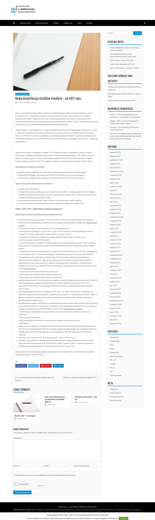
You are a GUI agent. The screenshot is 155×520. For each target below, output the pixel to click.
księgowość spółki (44, 510)
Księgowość (68, 23)
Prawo (112, 368)
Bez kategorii (115, 341)
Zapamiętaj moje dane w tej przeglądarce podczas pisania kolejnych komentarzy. (45, 475)
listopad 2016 (115, 297)
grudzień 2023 (115, 152)
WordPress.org (115, 400)
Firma (112, 345)
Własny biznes (25, 23)
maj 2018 (113, 236)
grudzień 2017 (115, 247)
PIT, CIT (113, 360)
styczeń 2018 (115, 244)
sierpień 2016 (115, 308)
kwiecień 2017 (115, 278)
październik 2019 (116, 171)
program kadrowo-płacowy (82, 515)
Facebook (22, 366)
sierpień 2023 (115, 164)
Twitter (34, 366)
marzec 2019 (115, 198)
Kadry (79, 23)
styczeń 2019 (115, 205)
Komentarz (18, 438)
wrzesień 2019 (115, 175)
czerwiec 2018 (115, 232)
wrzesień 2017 (115, 259)
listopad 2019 (115, 167)
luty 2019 (113, 202)
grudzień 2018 (115, 209)
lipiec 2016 (114, 312)
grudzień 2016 (115, 293)
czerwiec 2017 (115, 270)
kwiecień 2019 (115, 194)
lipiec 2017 (114, 266)
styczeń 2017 (115, 289)
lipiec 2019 (114, 183)
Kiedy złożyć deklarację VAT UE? (122, 64)
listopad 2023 (115, 156)
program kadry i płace (124, 510)
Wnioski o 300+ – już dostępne (25, 416)
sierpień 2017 (115, 263)
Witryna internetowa (81, 466)
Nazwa (16, 466)
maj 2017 (113, 274)
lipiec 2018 (114, 228)
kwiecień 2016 (115, 323)
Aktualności (114, 337)
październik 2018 (116, 217)
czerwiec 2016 (115, 316)
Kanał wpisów (115, 393)
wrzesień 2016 (115, 304)
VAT (111, 371)
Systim (34, 510)
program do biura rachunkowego (77, 512)
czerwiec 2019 (115, 186)
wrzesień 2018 (115, 221)
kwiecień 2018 (115, 240)
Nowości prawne (42, 23)
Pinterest (46, 366)
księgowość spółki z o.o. (41, 512)
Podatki (56, 23)
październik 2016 (116, 301)
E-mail (46, 466)
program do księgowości (106, 510)
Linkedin (59, 366)
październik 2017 (116, 255)
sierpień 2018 (115, 225)
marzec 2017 (115, 282)
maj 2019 (113, 190)
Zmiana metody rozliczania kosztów (121, 100)
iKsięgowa (93, 510)
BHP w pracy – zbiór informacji (121, 60)
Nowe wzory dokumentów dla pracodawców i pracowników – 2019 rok (55, 399)
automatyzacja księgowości (100, 512)
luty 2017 (113, 285)
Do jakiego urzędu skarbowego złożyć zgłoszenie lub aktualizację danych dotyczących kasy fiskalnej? (126, 136)
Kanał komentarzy (117, 397)
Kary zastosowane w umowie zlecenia (124, 68)
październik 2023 (116, 160)
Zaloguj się (114, 389)
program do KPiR (81, 510)
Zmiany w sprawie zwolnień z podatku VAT (79, 377)
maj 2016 (113, 320)
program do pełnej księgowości (63, 510)
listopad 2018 (115, 213)
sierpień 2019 (115, 179)
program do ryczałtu (24, 512)
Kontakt (89, 23)
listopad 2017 (115, 251)
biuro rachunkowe (57, 512)
